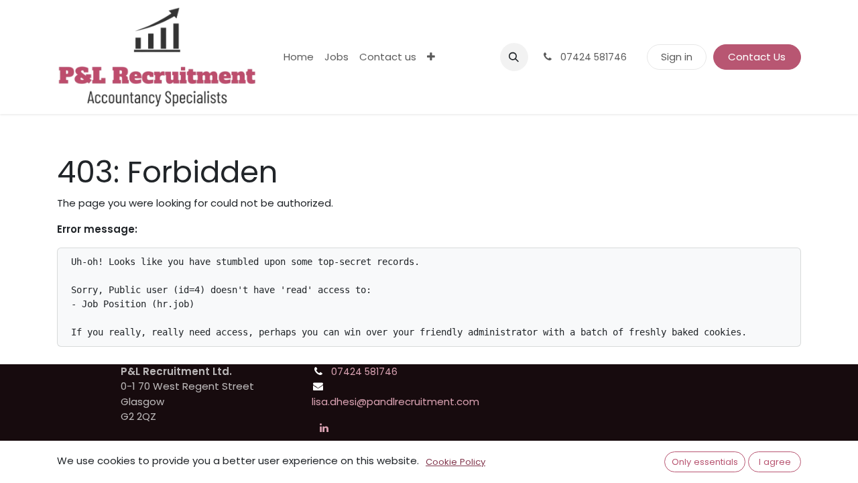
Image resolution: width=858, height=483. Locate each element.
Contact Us (757, 57)
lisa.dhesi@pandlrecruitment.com (395, 401)
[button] (514, 57)
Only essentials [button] (705, 461)
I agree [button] (775, 461)
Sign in (676, 57)
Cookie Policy (455, 461)
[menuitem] (298, 57)
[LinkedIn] (324, 428)
